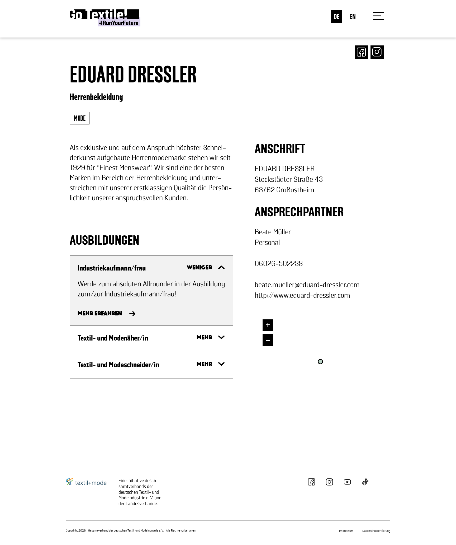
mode (79, 118)
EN (352, 16)
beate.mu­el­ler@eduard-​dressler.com (307, 285)
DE (337, 16)
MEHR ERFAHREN (100, 313)
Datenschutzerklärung (376, 531)
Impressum (346, 531)
